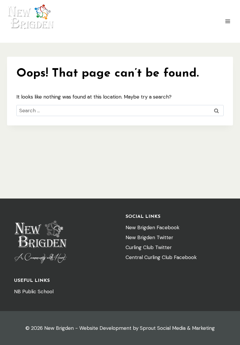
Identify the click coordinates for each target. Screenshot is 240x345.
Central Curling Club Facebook (161, 257)
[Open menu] (227, 21)
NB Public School (34, 291)
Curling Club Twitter (149, 247)
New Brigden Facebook (152, 227)
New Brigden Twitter (149, 237)
